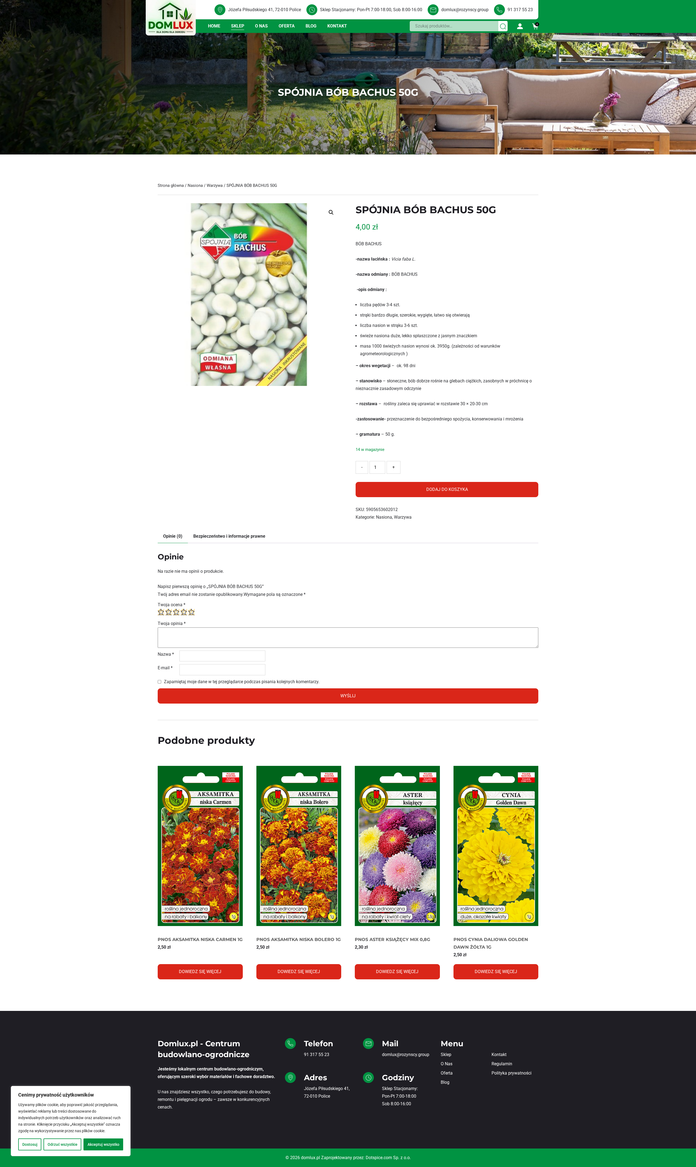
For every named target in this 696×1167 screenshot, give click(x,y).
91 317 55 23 (520, 9)
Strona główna (171, 185)
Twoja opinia (172, 623)
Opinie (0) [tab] (172, 536)
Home (214, 26)
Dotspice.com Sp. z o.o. (388, 1157)
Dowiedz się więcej (200, 971)
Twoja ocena (171, 604)
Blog (311, 26)
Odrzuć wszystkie (62, 1144)
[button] (331, 212)
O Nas (261, 26)
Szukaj (503, 26)
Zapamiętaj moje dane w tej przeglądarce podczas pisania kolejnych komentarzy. (241, 681)
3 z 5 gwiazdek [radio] (176, 612)
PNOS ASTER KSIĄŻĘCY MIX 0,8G (392, 939)
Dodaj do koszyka (447, 489)
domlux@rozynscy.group (465, 9)
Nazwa (166, 654)
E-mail (165, 667)
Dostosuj (30, 1144)
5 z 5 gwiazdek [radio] (191, 612)
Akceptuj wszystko (103, 1144)
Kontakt (337, 26)
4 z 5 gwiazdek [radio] (184, 612)
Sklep (237, 26)
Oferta (287, 26)
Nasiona (195, 185)
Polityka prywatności (512, 1073)
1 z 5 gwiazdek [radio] (161, 612)
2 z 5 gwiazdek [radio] (168, 612)
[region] (70, 1121)
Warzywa (215, 185)
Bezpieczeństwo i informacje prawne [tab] (229, 536)
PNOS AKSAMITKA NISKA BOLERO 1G (298, 939)
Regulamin (502, 1063)
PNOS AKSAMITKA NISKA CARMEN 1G (200, 939)
